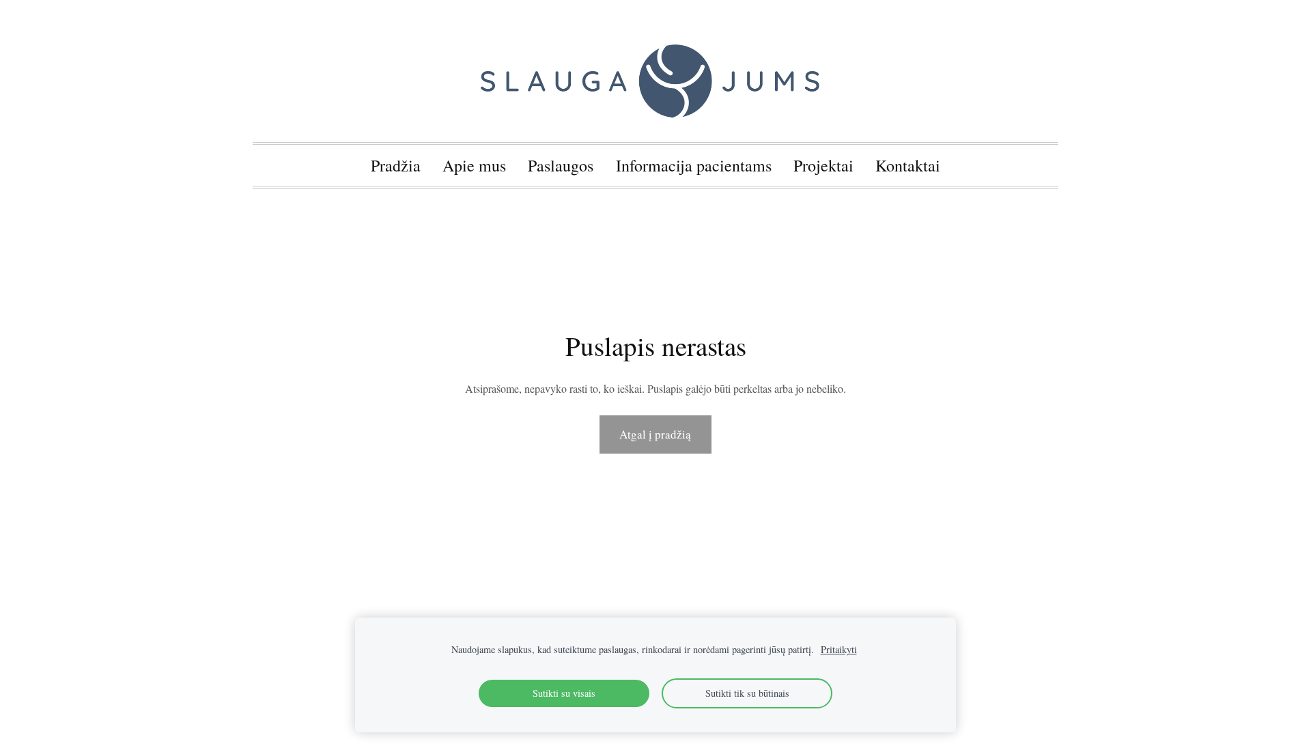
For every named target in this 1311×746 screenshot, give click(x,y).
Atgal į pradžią (655, 434)
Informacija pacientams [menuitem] (694, 165)
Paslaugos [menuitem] (560, 165)
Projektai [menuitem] (823, 165)
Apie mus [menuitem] (474, 165)
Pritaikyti (839, 649)
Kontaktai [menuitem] (907, 165)
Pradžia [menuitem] (396, 165)
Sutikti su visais (564, 693)
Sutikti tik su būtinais (747, 693)
